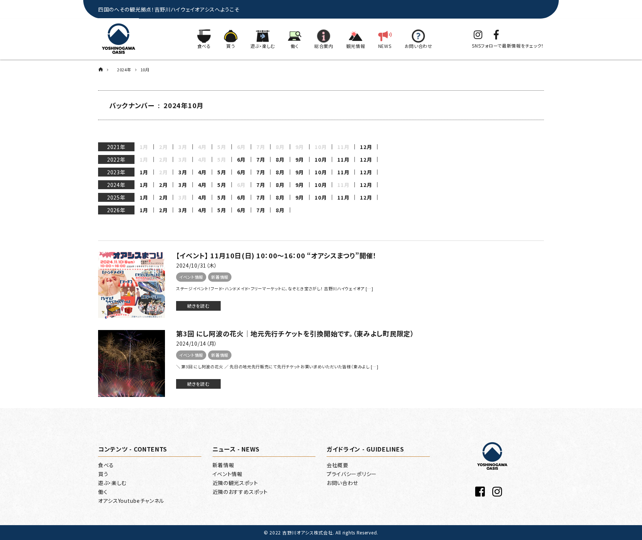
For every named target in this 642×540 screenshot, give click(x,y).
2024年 (116, 184)
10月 (321, 159)
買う (103, 474)
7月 (260, 159)
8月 (280, 159)
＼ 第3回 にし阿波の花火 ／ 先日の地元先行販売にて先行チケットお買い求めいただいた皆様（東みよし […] (277, 366)
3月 (182, 172)
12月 (366, 146)
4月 (202, 172)
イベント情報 (191, 277)
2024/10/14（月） (196, 343)
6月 (241, 159)
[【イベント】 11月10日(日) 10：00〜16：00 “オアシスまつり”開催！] (131, 285)
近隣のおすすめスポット (240, 491)
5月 (221, 172)
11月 (343, 159)
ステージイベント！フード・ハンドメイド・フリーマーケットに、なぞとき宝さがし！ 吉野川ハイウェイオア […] (274, 288)
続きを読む (198, 306)
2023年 (116, 172)
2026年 (116, 210)
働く (102, 491)
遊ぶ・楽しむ (112, 482)
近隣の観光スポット (235, 482)
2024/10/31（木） (196, 265)
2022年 (116, 159)
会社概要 (337, 465)
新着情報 (219, 277)
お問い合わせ (342, 482)
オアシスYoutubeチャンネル (131, 500)
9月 (299, 159)
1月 (144, 172)
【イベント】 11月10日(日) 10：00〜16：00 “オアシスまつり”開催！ (276, 255)
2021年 (116, 147)
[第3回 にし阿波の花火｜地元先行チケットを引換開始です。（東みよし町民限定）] (131, 363)
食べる (106, 465)
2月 (163, 184)
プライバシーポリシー (352, 474)
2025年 (116, 197)
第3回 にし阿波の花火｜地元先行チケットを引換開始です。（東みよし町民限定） (295, 333)
